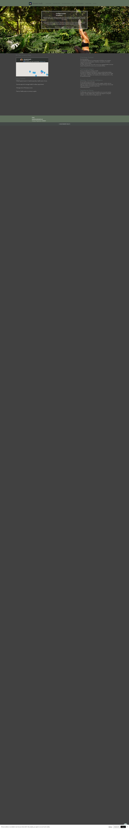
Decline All (116, 827)
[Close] (127, 827)
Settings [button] (110, 827)
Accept (123, 827)
